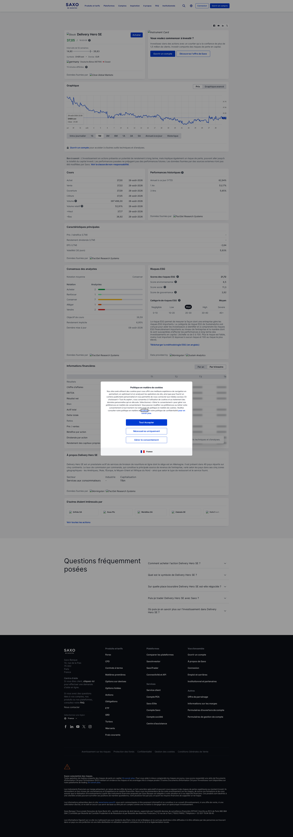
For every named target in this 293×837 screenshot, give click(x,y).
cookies (144, 410)
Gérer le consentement (146, 440)
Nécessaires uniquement (146, 431)
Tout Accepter (146, 422)
